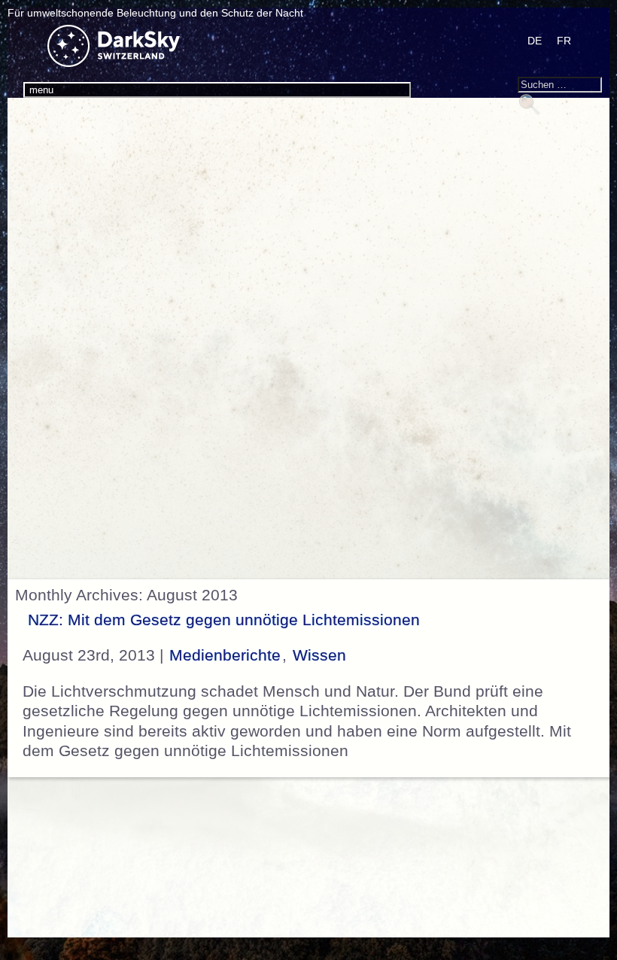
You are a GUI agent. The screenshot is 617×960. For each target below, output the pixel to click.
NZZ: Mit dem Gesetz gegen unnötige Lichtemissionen (224, 620)
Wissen (319, 655)
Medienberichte (225, 655)
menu (41, 90)
